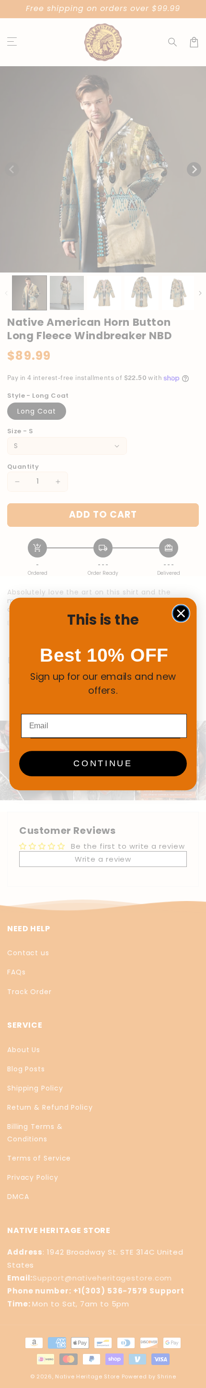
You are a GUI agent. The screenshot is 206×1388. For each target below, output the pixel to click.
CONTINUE (102, 764)
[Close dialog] (181, 613)
